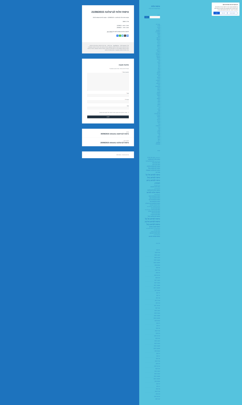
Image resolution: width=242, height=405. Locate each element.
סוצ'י (159, 110)
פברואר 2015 (157, 366)
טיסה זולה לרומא (157, 161)
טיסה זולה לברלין (151, 157)
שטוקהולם (158, 143)
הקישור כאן (110, 31)
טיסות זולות (155, 6)
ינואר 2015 (157, 368)
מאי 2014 (158, 388)
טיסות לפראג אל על (152, 219)
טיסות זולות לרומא (157, 194)
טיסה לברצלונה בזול (154, 168)
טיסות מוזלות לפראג (154, 236)
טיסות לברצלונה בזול (154, 216)
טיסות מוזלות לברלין (157, 234)
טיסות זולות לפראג (153, 192)
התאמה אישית (232, 13)
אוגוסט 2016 (157, 320)
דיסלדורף (158, 54)
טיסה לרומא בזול (157, 185)
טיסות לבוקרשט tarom (154, 196)
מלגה (159, 100)
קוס (159, 128)
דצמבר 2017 (157, 280)
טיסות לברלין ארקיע (155, 209)
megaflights (115, 45)
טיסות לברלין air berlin (156, 206)
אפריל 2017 (157, 300)
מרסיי (159, 103)
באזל (159, 36)
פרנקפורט (158, 125)
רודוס (159, 137)
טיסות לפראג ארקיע (152, 221)
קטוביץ (158, 131)
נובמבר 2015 (157, 343)
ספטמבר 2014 (157, 378)
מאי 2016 (158, 328)
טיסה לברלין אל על (150, 161)
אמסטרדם (158, 31)
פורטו (159, 118)
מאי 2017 (158, 298)
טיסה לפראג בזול (153, 177)
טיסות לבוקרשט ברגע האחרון (152, 203)
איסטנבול (158, 30)
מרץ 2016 (158, 333)
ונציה (159, 63)
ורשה (159, 68)
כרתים (158, 81)
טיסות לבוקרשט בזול (155, 201)
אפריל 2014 (157, 391)
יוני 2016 (158, 325)
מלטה (159, 101)
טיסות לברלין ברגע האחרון (154, 211)
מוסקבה (158, 93)
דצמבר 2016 (157, 310)
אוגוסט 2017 (157, 290)
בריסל (158, 47)
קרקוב (158, 136)
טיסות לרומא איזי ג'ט (157, 228)
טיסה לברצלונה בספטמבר (93, 47)
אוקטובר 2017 (157, 285)
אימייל (127, 99)
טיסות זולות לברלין (157, 188)
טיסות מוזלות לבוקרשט (155, 233)
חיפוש (158, 15)
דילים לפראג (158, 157)
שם (127, 93)
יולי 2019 (158, 250)
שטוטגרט (158, 142)
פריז (159, 124)
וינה (159, 60)
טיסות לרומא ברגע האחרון (155, 231)
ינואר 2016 (157, 338)
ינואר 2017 (157, 308)
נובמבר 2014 (157, 373)
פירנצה (158, 119)
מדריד (158, 90)
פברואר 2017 (157, 305)
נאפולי (158, 104)
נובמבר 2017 (157, 282)
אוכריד (158, 25)
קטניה (159, 133)
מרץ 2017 (158, 303)
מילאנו (158, 95)
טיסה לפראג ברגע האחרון (153, 181)
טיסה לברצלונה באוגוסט (114, 47)
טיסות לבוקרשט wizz (154, 198)
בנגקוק (158, 45)
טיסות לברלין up (149, 206)
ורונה (159, 65)
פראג (159, 122)
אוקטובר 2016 (157, 315)
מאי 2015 (158, 358)
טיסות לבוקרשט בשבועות (155, 204)
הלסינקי (158, 57)
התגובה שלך (125, 72)
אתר (128, 105)
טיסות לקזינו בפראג (154, 226)
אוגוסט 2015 (157, 351)
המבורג (158, 59)
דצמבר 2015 (157, 340)
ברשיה (158, 51)
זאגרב (158, 71)
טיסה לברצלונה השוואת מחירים (153, 171)
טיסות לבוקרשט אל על (154, 199)
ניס (159, 107)
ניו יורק (158, 106)
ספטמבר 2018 (157, 262)
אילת (159, 28)
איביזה (158, 27)
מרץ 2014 (158, 393)
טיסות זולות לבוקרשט (155, 186)
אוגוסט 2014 (157, 381)
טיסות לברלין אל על (155, 208)
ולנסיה (158, 62)
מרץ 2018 (158, 272)
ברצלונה (158, 50)
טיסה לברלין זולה (156, 164)
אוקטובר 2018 (157, 260)
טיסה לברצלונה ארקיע (153, 166)
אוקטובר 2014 (157, 376)
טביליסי (158, 74)
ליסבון (158, 87)
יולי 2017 (158, 292)
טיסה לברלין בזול (156, 162)
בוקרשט (158, 39)
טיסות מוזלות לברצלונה (110, 50)
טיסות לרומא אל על (149, 228)
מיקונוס (158, 98)
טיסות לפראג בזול (153, 224)
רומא (159, 139)
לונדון (159, 84)
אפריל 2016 (157, 330)
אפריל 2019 (157, 252)
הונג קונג (158, 56)
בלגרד (158, 44)
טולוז (159, 75)
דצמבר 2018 (157, 255)
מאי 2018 (158, 267)
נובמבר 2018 (157, 257)
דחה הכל (223, 13)
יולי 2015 (158, 353)
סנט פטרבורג (157, 113)
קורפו (159, 130)
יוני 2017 (158, 295)
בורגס (158, 40)
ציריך (159, 127)
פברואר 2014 (157, 396)
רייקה (159, 140)
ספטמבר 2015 (157, 348)
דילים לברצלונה (102, 45)
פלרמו (158, 121)
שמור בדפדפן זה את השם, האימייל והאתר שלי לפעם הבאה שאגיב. (113, 112)
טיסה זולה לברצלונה (154, 159)
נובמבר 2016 (157, 313)
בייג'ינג (158, 42)
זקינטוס (158, 72)
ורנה (159, 66)
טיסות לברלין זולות (156, 212)
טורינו (159, 78)
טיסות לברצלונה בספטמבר (121, 50)
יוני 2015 (158, 356)
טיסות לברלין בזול (148, 209)
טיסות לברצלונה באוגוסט (100, 48)
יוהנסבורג (158, 80)
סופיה (159, 109)
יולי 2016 (158, 323)
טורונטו (158, 77)
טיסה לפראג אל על (153, 175)
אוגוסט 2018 (157, 265)
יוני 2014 (158, 386)
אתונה (158, 34)
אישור (217, 13)
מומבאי (158, 92)
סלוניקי (158, 112)
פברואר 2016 (157, 335)
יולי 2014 (158, 383)
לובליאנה (158, 83)
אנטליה (158, 33)
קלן (159, 134)
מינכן (159, 97)
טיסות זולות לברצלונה (153, 190)
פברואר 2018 (157, 275)
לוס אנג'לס (157, 86)
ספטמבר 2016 (157, 318)
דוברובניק (158, 53)
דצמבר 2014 (157, 371)
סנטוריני (158, 115)
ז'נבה (159, 69)
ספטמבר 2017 (157, 287)
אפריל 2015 (157, 361)
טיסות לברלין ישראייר (155, 214)
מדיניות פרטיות (125, 154)
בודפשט (158, 37)
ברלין (159, 48)
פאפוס (158, 116)
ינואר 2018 (157, 277)
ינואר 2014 (157, 399)
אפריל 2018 (157, 270)
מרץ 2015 (158, 363)
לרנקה (158, 89)
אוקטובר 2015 (157, 345)
